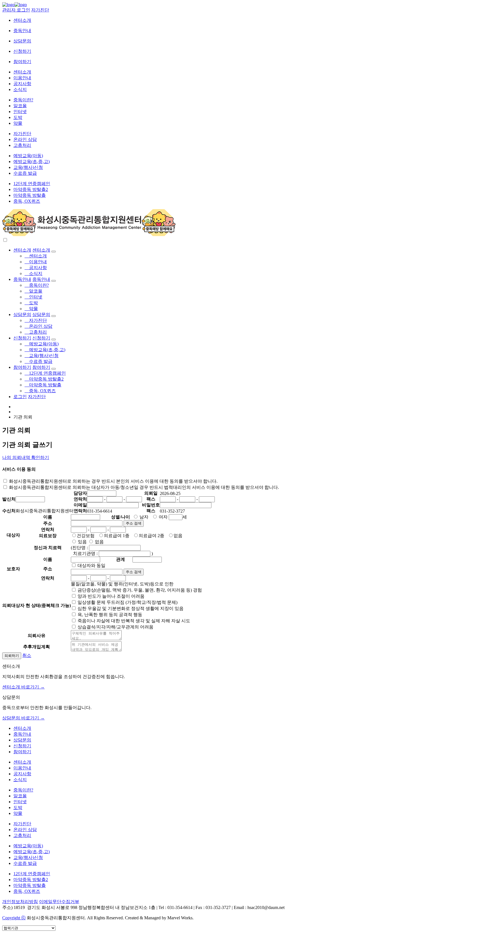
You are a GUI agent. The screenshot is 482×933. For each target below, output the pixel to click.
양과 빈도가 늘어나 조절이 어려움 (110, 596)
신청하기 (22, 51)
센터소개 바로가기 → (23, 687)
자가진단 (40, 10)
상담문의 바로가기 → (23, 718)
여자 (163, 517)
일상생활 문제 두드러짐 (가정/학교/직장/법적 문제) (126, 602)
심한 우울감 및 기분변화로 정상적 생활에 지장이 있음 (130, 608)
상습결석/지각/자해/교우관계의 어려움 (114, 627)
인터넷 (20, 111)
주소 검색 (133, 523)
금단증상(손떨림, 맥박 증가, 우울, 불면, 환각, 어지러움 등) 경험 (139, 590)
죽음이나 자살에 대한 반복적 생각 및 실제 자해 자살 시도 (133, 620)
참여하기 (22, 61)
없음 (177, 535)
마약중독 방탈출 (29, 195)
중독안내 (22, 30)
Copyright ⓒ (14, 917)
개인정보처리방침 (20, 901)
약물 (17, 123)
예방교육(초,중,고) (31, 161)
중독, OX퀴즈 (26, 201)
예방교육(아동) (28, 155)
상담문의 (22, 41)
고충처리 (22, 145)
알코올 (20, 105)
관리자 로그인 (16, 10)
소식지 (20, 89)
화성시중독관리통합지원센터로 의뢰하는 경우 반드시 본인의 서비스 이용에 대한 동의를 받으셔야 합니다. (113, 481)
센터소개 (22, 20)
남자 (143, 517)
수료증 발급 (25, 173)
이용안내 (22, 77)
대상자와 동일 (90, 565)
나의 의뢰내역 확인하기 (25, 457)
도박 (17, 117)
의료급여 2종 (151, 535)
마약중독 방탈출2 (30, 189)
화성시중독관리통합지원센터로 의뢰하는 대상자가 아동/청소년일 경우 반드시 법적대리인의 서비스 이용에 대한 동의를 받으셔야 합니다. (143, 487)
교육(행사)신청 (28, 167)
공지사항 (22, 83)
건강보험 (86, 535)
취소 (26, 655)
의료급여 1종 (116, 535)
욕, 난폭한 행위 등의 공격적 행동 (109, 614)
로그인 (20, 396)
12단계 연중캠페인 (31, 183)
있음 (82, 541)
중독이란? (23, 99)
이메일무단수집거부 (59, 901)
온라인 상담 (25, 139)
